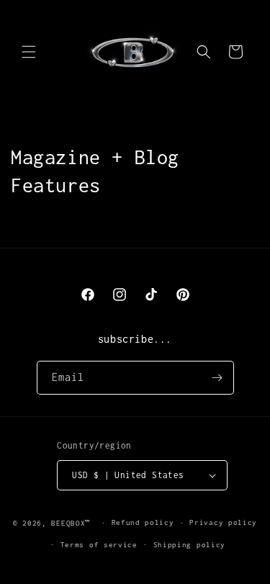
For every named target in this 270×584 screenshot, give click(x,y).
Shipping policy (189, 545)
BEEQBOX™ (73, 523)
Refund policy (143, 522)
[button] (29, 52)
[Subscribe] (217, 378)
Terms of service (99, 545)
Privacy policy (223, 522)
